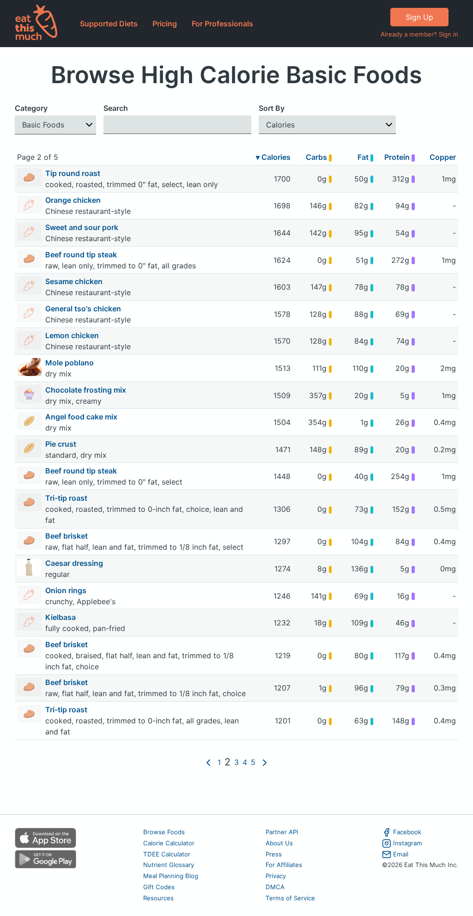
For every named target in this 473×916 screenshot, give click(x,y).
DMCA (275, 887)
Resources (158, 898)
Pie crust (61, 444)
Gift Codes (159, 887)
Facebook (407, 832)
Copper (443, 157)
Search (115, 108)
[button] (55, 124)
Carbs (317, 157)
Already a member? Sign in (419, 34)
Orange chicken (74, 200)
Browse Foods (164, 832)
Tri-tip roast (67, 498)
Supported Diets (109, 23)
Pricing (164, 23)
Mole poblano (70, 362)
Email (400, 854)
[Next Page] (264, 762)
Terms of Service (290, 898)
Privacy (276, 876)
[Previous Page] (208, 762)
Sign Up (419, 17)
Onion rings (66, 590)
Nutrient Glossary (168, 864)
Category (31, 108)
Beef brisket (67, 535)
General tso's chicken (84, 308)
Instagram (407, 843)
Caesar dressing (75, 563)
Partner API (282, 832)
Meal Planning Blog (170, 876)
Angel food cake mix (82, 416)
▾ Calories (273, 157)
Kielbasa (61, 617)
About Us (279, 843)
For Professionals (222, 23)
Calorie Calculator (168, 843)
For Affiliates (284, 864)
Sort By (272, 108)
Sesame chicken (74, 281)
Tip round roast (73, 173)
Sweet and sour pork (82, 227)
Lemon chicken (73, 335)
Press (274, 854)
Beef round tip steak (82, 254)
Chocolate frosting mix (86, 389)
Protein (398, 157)
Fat (364, 157)
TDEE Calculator (166, 854)
